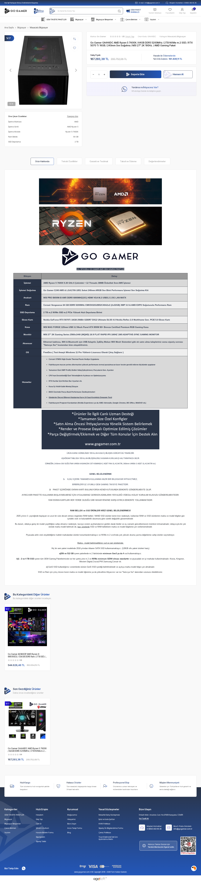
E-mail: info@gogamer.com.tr (149, 3)
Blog (69, 832)
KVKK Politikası (104, 824)
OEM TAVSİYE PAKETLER (14, 815)
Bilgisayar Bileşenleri (12, 824)
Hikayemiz (71, 819)
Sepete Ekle (137, 74)
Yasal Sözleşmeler (109, 809)
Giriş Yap (182, 13)
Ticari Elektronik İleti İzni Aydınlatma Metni (108, 838)
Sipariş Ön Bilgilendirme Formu (111, 828)
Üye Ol (38, 824)
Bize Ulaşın (71, 824)
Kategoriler (11, 809)
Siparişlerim (40, 837)
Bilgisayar (8, 819)
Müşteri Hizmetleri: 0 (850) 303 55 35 (183, 3)
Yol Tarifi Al (144, 818)
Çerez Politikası (105, 832)
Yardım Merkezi (155, 13)
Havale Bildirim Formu (45, 832)
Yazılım (7, 832)
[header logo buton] (16, 11)
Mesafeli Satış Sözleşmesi (109, 815)
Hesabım (39, 815)
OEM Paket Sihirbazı (136, 11)
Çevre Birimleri (10, 828)
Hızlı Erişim (42, 809)
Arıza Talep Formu (74, 828)
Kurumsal (72, 809)
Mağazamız (72, 815)
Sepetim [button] (193, 11)
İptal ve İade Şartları (107, 819)
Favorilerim (170, 13)
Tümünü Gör (72, 116)
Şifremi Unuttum (42, 828)
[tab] (42, 161)
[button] (53, 19)
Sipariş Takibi (41, 841)
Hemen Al (178, 74)
